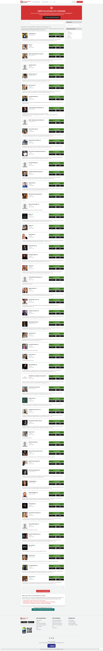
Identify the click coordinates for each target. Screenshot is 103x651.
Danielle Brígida (32, 481)
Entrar (74, 1)
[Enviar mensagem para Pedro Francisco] (60, 248)
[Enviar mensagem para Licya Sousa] (60, 558)
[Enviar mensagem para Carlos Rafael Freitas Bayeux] (60, 280)
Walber (30, 214)
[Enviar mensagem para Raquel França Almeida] (60, 464)
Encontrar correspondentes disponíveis (52, 17)
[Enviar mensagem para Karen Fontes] (60, 88)
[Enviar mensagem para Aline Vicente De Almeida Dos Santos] (60, 154)
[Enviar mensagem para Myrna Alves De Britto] (60, 207)
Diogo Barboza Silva (33, 322)
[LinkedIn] (53, 638)
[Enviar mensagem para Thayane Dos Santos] (60, 313)
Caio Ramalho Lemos (33, 299)
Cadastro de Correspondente (41, 623)
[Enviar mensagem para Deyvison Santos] (60, 77)
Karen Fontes (31, 85)
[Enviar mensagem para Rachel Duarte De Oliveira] (60, 143)
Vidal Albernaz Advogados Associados (37, 375)
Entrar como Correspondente (41, 624)
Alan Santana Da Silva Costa (35, 420)
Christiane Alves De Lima (34, 409)
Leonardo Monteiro (33, 96)
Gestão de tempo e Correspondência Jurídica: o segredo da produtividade (37, 603)
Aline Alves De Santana (34, 470)
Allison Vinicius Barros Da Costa (35, 53)
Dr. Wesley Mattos (32, 565)
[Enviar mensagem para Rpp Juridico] (60, 548)
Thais (30, 44)
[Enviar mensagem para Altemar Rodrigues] (60, 495)
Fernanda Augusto (32, 254)
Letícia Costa (31, 398)
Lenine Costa (31, 354)
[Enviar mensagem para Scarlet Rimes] (60, 36)
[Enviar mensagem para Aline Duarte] (60, 579)
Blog (37, 627)
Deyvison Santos (32, 74)
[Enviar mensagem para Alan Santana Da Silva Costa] (60, 423)
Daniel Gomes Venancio (34, 387)
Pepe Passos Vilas (32, 442)
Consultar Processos (71, 621)
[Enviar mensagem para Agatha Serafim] (60, 291)
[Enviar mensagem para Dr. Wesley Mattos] (60, 568)
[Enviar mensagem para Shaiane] (60, 269)
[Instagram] (49, 638)
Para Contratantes (45, 1)
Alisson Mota (31, 182)
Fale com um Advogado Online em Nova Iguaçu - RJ (43, 609)
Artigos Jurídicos (39, 626)
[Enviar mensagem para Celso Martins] (60, 506)
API (51, 1)
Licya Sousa (31, 555)
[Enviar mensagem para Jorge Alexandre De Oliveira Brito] (60, 110)
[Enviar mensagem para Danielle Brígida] (60, 484)
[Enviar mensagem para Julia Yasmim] (60, 336)
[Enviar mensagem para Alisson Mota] (60, 186)
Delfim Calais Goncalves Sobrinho (36, 120)
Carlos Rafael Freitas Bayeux (35, 277)
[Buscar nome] (80, 25)
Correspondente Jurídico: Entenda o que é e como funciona (34, 600)
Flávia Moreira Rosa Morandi (35, 194)
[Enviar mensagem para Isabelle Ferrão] (60, 68)
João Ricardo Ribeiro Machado (35, 171)
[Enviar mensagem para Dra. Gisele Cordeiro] (60, 347)
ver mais (55, 40)
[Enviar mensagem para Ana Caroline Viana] (60, 132)
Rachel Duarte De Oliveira (34, 140)
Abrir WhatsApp (57, 45)
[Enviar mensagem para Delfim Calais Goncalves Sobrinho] (60, 123)
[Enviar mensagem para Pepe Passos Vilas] (60, 445)
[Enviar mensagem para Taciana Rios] (60, 237)
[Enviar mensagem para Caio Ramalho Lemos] (60, 302)
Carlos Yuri (31, 432)
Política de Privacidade (51, 641)
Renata (30, 225)
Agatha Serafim (32, 288)
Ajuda (54, 1)
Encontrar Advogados (72, 623)
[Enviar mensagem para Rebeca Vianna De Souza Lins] (60, 454)
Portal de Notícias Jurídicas (73, 624)
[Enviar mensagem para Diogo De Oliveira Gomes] (60, 537)
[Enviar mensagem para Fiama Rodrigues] (60, 367)
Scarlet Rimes (31, 33)
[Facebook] (51, 638)
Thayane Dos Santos (33, 310)
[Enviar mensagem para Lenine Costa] (60, 357)
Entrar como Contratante (56, 621)
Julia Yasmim (31, 333)
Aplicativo (38, 621)
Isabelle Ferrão (32, 65)
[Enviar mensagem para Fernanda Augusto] (60, 257)
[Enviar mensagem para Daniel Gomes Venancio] (60, 390)
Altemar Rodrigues (33, 492)
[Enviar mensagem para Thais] (60, 48)
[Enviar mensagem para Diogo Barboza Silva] (60, 325)
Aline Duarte (31, 576)
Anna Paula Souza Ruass (34, 512)
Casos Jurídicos (71, 620)
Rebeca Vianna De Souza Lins (35, 451)
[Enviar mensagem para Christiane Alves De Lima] (60, 412)
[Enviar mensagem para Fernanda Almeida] (60, 165)
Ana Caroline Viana (33, 129)
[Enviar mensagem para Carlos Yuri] (60, 435)
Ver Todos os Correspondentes (43, 591)
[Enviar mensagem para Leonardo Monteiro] (60, 99)
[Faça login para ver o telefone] (52, 36)
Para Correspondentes (36, 1)
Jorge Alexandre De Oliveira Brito (36, 107)
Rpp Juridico (31, 545)
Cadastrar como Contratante (57, 623)
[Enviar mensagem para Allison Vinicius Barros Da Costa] (60, 57)
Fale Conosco (38, 629)
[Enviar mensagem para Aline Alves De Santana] (60, 473)
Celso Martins (31, 503)
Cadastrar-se (79, 1)
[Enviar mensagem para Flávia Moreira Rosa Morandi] (60, 197)
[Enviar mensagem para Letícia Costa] (60, 401)
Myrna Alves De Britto (33, 204)
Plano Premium (38, 620)
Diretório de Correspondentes (57, 624)
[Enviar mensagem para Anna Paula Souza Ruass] (60, 515)
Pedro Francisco (32, 245)
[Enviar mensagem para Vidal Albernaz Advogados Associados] (60, 379)
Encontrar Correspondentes (57, 620)
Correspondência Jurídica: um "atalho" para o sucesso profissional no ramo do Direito (39, 601)
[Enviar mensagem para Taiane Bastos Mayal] (60, 527)
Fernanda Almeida (32, 162)
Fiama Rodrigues (32, 364)
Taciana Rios (31, 234)
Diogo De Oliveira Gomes (34, 534)
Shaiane (30, 265)
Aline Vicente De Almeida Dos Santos (36, 151)
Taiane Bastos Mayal (33, 524)
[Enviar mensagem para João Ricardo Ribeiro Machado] (60, 174)
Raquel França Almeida (33, 461)
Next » (63, 587)
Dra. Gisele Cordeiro (33, 344)
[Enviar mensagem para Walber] (60, 217)
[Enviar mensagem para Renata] (60, 228)
